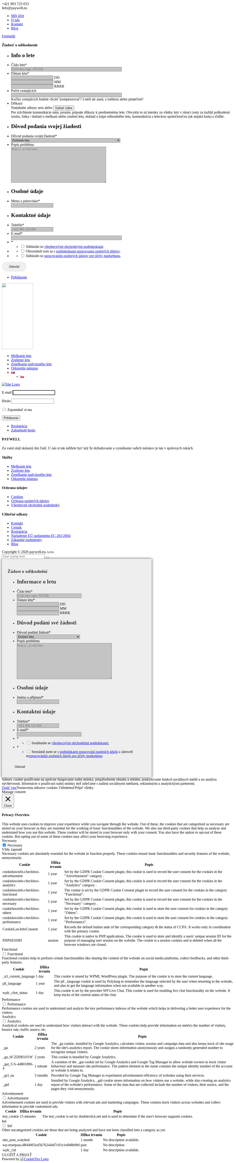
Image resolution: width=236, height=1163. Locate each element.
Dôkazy (17, 103)
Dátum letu (20, 73)
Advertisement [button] (12, 1094)
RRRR (59, 86)
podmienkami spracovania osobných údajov (88, 251)
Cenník (16, 527)
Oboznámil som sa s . (73, 251)
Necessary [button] (9, 841)
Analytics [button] (9, 1017)
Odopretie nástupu (24, 368)
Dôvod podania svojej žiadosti (34, 136)
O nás (15, 20)
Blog (14, 28)
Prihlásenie (19, 277)
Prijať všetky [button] (84, 788)
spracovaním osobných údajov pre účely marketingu (82, 256)
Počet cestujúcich (23, 91)
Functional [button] (9, 949)
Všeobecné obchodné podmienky (35, 505)
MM (57, 82)
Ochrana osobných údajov (30, 501)
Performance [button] (11, 1000)
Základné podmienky (26, 540)
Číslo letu (19, 65)
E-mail (17, 233)
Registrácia (19, 426)
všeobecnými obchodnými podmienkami (73, 247)
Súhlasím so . (73, 256)
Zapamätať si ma (19, 410)
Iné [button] (4, 1121)
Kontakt (17, 24)
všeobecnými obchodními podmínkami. (80, 743)
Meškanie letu (21, 356)
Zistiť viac (9, 788)
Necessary (14, 845)
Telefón (17, 225)
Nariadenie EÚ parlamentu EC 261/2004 (41, 536)
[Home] (11, 384)
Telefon (23, 721)
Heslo (6, 401)
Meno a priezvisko (25, 201)
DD (57, 77)
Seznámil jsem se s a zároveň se (79, 754)
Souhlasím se (70, 743)
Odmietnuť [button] (67, 788)
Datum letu (26, 600)
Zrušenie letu (20, 360)
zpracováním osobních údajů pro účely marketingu (66, 756)
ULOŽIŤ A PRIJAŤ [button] (17, 1155)
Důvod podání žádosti (34, 632)
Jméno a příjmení (30, 697)
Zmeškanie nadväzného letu (31, 364)
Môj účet (17, 16)
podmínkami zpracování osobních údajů (89, 752)
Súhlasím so (64, 247)
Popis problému (22, 144)
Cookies (17, 497)
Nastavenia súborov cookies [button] (37, 788)
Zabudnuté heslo (23, 430)
